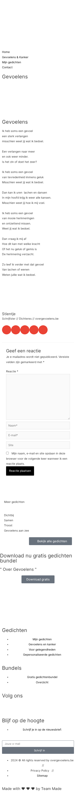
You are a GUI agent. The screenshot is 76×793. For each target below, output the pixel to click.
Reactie (12, 371)
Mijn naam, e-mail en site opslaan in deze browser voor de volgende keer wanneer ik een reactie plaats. (36, 458)
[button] (6, 329)
